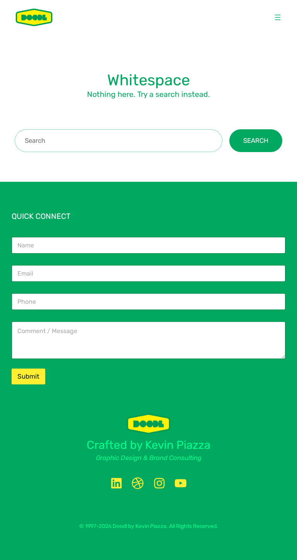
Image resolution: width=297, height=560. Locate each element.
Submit (28, 376)
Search (255, 140)
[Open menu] (277, 17)
